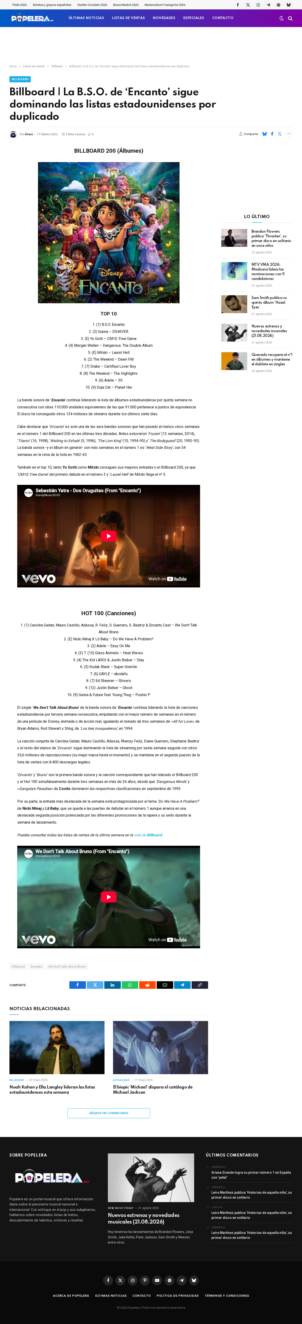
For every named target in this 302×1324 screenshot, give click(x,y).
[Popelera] (32, 18)
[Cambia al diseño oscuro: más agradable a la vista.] (281, 18)
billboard (18, 966)
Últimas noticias (111, 1295)
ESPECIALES (193, 18)
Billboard (20, 79)
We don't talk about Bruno (67, 966)
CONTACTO (222, 18)
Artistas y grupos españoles (52, 5)
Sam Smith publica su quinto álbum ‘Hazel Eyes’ (269, 302)
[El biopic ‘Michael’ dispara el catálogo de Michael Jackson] (160, 1047)
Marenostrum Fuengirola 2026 (165, 5)
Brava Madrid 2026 (125, 5)
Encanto (37, 966)
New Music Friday (121, 1208)
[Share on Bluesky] (264, 134)
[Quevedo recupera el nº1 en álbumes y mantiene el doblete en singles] (234, 361)
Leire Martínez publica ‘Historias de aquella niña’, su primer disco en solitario (251, 1195)
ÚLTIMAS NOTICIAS (86, 18)
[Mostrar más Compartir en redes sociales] (289, 134)
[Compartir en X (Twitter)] (279, 134)
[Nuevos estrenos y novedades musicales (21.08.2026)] (234, 333)
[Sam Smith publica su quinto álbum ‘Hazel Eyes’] (234, 304)
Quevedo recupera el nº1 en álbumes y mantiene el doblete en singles (272, 359)
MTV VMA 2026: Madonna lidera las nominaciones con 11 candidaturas (268, 272)
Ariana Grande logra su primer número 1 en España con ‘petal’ (251, 1175)
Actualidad (121, 1080)
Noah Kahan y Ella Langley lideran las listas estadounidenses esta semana (52, 1090)
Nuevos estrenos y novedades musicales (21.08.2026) (269, 331)
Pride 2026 (20, 5)
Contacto (142, 1295)
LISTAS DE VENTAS (128, 18)
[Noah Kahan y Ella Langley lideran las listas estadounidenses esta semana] (57, 1047)
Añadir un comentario (108, 1113)
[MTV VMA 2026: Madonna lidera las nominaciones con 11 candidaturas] (234, 271)
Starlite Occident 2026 (92, 5)
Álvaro (29, 134)
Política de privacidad (178, 1295)
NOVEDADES (164, 18)
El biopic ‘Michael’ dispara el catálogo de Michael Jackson (153, 1090)
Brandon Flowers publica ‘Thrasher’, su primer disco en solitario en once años (271, 239)
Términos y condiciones (227, 1295)
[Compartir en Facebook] (272, 134)
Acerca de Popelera (71, 1295)
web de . (148, 835)
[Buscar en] (290, 18)
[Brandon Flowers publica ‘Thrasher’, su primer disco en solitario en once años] (234, 238)
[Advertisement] (151, 45)
